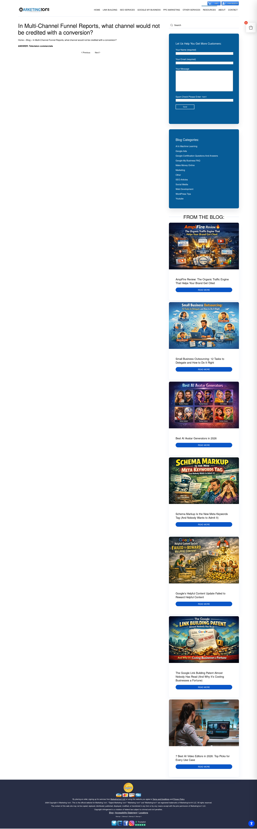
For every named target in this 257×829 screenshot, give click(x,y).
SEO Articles (182, 179)
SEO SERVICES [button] (127, 9)
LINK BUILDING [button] (110, 9)
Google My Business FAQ (188, 160)
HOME (97, 9)
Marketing (180, 170)
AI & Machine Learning (186, 146)
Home (21, 39)
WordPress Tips (183, 193)
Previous (86, 52)
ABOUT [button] (221, 9)
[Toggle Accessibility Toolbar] (251, 823)
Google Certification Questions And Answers (197, 155)
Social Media (182, 184)
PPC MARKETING (171, 9)
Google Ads (181, 151)
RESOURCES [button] (209, 9)
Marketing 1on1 (65, 802)
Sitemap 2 (125, 816)
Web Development (184, 189)
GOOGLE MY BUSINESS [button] (149, 9)
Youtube (180, 198)
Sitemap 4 (138, 816)
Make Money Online (185, 165)
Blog (28, 39)
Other (178, 174)
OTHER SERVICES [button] (191, 9)
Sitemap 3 (132, 816)
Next (97, 52)
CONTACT (233, 9)
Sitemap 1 (118, 816)
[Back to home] (34, 10)
